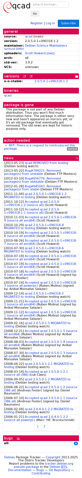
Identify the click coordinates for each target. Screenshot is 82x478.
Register (37, 23)
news (9, 158)
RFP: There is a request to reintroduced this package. (39, 147)
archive (9, 48)
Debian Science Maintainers (46, 45)
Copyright (53, 457)
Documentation (19, 470)
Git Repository (59, 470)
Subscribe (68, 23)
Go (35, 13)
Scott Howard (35, 53)
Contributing (41, 473)
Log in (50, 23)
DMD (20, 48)
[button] (6, 145)
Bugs (40, 470)
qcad (28, 36)
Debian (9, 457)
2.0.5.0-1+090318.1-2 (51, 81)
